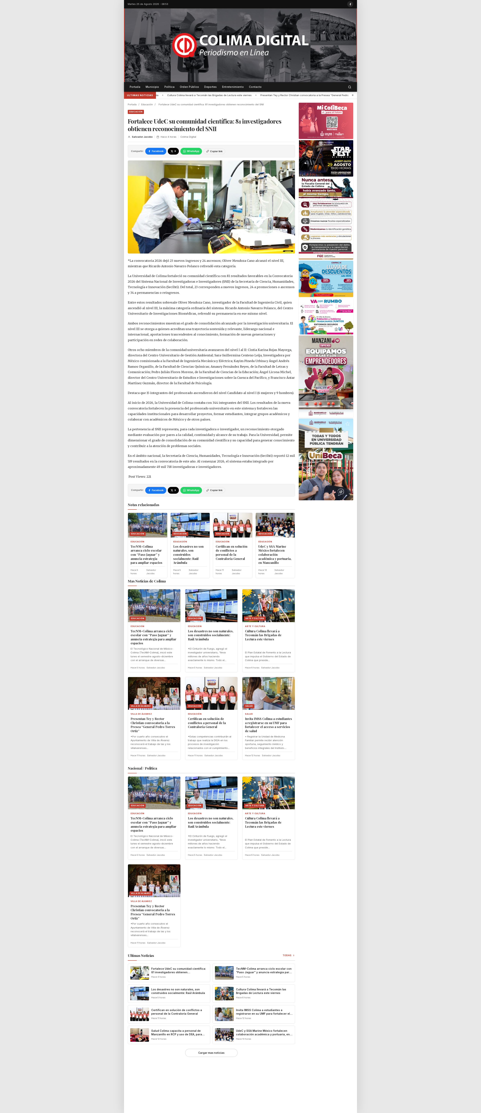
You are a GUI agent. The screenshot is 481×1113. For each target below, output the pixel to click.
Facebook (157, 151)
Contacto (255, 86)
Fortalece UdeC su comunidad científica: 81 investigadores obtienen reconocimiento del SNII (178, 972)
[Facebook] (350, 4)
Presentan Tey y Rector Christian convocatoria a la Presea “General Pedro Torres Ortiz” (216, 95)
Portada (135, 86)
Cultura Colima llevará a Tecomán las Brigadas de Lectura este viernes (263, 635)
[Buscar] (349, 87)
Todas (287, 955)
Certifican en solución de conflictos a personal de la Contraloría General (320, 95)
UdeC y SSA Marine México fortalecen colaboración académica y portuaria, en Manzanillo (274, 554)
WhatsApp (193, 151)
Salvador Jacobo (142, 136)
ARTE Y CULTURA (255, 626)
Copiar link (216, 151)
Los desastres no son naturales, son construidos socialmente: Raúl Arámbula (188, 554)
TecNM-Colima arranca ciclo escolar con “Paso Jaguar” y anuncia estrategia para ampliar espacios (146, 554)
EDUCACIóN (135, 112)
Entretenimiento (233, 86)
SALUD (249, 714)
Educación (147, 104)
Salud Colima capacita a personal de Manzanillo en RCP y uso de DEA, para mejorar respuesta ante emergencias (176, 1034)
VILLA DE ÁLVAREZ (141, 714)
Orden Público (189, 86)
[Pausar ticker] (352, 95)
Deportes (210, 86)
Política (169, 86)
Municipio (152, 86)
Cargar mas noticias (211, 1052)
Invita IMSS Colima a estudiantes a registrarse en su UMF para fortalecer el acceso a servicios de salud (268, 725)
